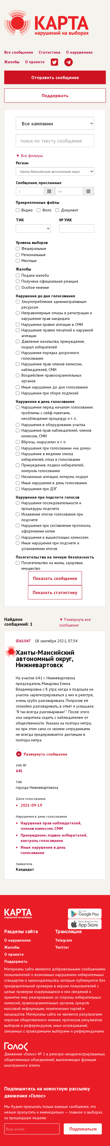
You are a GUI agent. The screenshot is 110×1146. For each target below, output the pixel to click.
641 (19, 770)
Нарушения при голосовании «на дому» (56, 448)
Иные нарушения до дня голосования (54, 387)
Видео (27, 210)
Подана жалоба (35, 275)
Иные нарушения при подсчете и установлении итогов (50, 545)
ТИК (20, 219)
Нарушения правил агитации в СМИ (52, 324)
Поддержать (55, 95)
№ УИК (65, 219)
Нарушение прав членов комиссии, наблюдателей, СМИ (51, 366)
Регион (22, 162)
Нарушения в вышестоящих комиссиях (55, 537)
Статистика (49, 52)
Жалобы (11, 61)
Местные (29, 260)
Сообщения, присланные (38, 182)
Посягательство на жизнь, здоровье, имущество (52, 565)
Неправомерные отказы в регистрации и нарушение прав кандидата (56, 315)
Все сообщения (18, 52)
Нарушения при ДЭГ (39, 488)
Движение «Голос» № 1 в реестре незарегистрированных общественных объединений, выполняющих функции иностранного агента (54, 1059)
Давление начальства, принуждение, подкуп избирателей (53, 344)
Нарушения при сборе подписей (49, 393)
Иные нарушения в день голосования (54, 482)
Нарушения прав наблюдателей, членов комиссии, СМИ (56, 433)
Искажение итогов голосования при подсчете (52, 517)
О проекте (35, 61)
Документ (69, 210)
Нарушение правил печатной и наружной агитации (57, 333)
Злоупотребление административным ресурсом (53, 304)
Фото (46, 210)
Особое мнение (35, 287)
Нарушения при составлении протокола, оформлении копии (56, 528)
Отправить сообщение (55, 77)
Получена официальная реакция (49, 281)
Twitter (62, 947)
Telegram (63, 940)
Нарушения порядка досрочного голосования (50, 355)
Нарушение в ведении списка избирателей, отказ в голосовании (50, 456)
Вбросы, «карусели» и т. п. (43, 441)
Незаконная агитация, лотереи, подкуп (54, 476)
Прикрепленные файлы (37, 202)
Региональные (33, 254)
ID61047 (23, 640)
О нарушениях (79, 52)
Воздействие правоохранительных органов (51, 378)
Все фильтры (32, 155)
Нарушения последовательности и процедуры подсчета (51, 505)
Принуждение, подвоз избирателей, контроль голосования (52, 467)
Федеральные (33, 248)
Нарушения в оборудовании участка (53, 424)
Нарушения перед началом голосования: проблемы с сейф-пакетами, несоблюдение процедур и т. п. (57, 413)
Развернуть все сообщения (75, 622)
